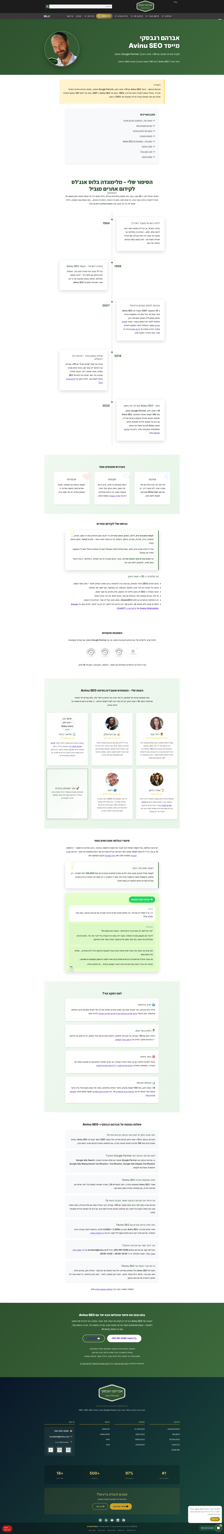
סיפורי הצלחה (147, 146)
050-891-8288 (61, 1431)
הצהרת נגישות (111, 1530)
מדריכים (91, 16)
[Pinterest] (100, 1520)
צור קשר (70, 16)
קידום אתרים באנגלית (106, 1013)
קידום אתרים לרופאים (104, 1065)
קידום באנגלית (140, 1444)
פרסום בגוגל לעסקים (123, 1039)
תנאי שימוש (121, 1530)
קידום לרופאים (140, 1434)
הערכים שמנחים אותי (144, 126)
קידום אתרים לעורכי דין (123, 1065)
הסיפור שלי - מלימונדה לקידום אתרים (138, 120)
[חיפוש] (47, 6)
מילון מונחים (106, 1429)
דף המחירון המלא (97, 1233)
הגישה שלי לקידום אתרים (142, 131)
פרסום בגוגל (154, 16)
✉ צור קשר (100, 1506)
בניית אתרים (123, 16)
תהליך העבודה (114, 496)
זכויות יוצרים (101, 1530)
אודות (108, 1444)
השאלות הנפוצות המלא (103, 1289)
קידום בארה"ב (85, 1363)
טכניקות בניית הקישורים (125, 1091)
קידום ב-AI (138, 16)
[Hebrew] (45, 16)
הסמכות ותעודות (146, 136)
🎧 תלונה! (7, 1528)
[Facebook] (123, 1520)
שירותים (168, 16)
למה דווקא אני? (146, 152)
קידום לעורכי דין (140, 1429)
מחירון (78, 16)
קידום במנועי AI (175, 1439)
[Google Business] (106, 1520)
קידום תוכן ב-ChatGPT (126, 608)
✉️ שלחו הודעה (94, 1338)
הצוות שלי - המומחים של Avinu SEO (137, 141)
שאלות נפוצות (147, 157)
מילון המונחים (110, 855)
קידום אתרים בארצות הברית (126, 1013)
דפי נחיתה (106, 16)
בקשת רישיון (92, 1530)
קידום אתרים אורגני (174, 1429)
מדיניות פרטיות (131, 1530)
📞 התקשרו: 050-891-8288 (124, 1338)
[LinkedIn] (118, 1520)
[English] (48, 16)
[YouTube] (112, 1520)
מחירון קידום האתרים (101, 1091)
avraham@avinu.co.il (59, 1436)
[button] (210, 1527)
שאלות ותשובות (105, 1434)
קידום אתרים (135, 329)
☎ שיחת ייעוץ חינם (120, 1506)
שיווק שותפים (176, 1450)
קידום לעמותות (140, 1439)
